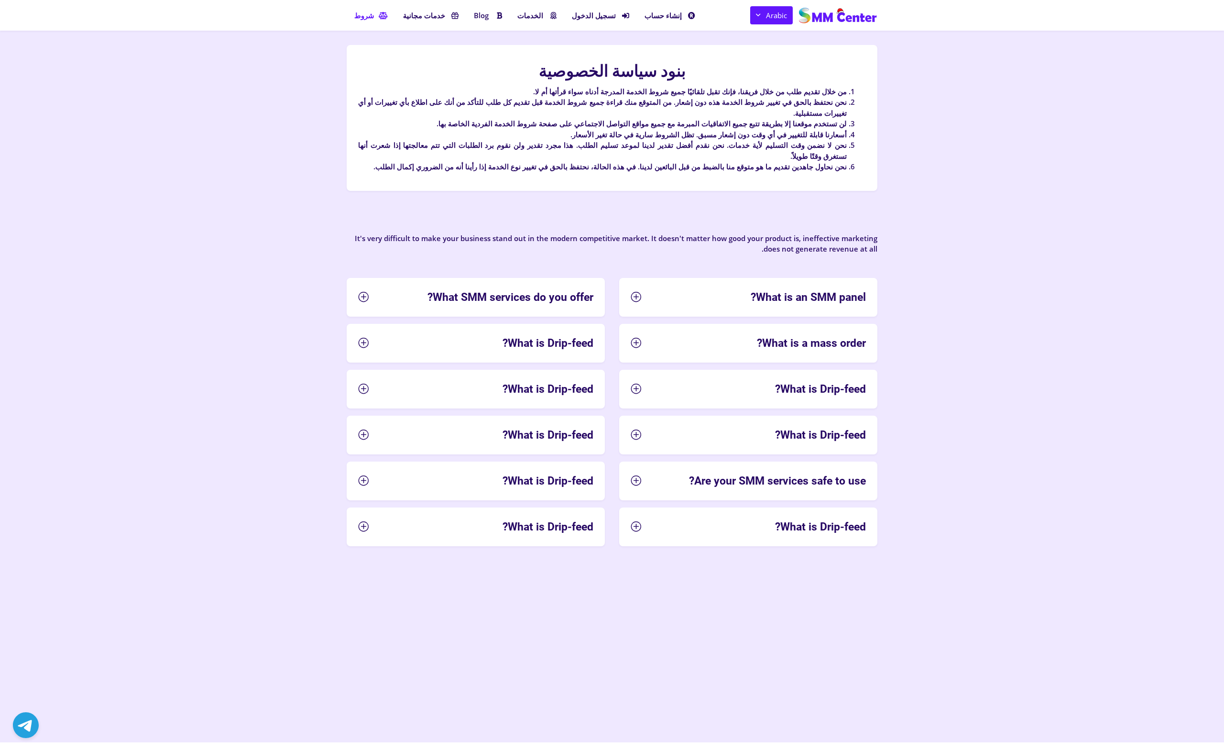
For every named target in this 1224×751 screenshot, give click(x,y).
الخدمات (530, 15)
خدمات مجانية (424, 15)
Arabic (776, 15)
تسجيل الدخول (594, 15)
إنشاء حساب (663, 15)
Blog (481, 15)
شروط (364, 15)
